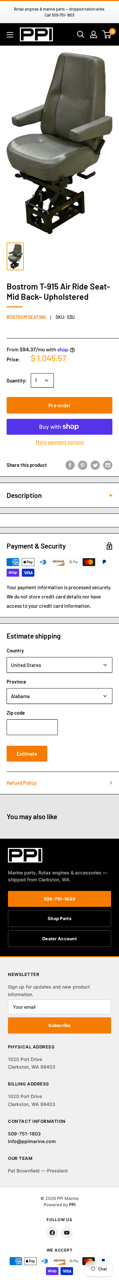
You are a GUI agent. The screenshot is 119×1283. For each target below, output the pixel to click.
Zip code (16, 713)
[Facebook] (52, 1233)
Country (15, 650)
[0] (107, 34)
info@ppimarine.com (32, 1141)
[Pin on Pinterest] (82, 465)
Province (16, 682)
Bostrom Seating (26, 317)
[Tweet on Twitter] (95, 465)
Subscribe (59, 1025)
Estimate (27, 753)
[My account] (93, 34)
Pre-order (59, 405)
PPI (72, 1204)
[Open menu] (10, 34)
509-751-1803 (59, 899)
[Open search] (80, 34)
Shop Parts (59, 918)
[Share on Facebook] (70, 465)
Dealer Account (59, 938)
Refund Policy (21, 783)
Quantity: (17, 380)
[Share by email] (107, 465)
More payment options (60, 442)
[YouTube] (67, 1233)
